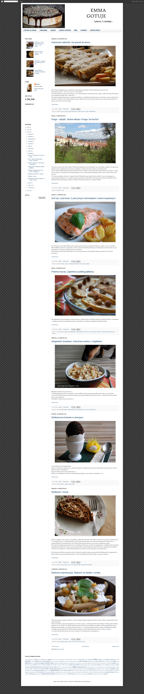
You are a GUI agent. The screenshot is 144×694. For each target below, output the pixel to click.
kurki (41, 664)
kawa (105, 663)
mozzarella (65, 667)
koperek (117, 663)
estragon (56, 661)
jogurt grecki (38, 663)
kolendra (114, 663)
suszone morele (97, 672)
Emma (38, 84)
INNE (75, 30)
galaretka (71, 661)
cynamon (107, 659)
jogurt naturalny (71, 111)
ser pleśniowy (101, 670)
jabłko (65, 331)
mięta (83, 263)
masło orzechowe (81, 111)
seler (97, 670)
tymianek (35, 674)
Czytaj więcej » (54, 104)
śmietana (106, 674)
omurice (109, 629)
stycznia (30, 187)
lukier (63, 664)
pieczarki (89, 668)
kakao (70, 484)
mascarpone (103, 664)
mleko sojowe (59, 667)
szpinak (112, 672)
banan (43, 659)
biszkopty (56, 659)
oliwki (38, 668)
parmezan (63, 668)
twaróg (53, 333)
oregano (42, 668)
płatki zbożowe (55, 670)
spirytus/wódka (77, 564)
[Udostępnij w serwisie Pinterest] (80, 109)
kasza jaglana (88, 663)
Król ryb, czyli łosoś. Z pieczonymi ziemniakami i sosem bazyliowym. (83, 198)
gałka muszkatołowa (84, 661)
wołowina (78, 674)
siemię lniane (49, 672)
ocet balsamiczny (99, 667)
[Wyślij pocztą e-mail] (72, 109)
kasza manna (101, 663)
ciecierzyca (89, 659)
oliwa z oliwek (74, 641)
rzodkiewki (90, 670)
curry (103, 659)
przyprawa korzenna (96, 331)
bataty (46, 659)
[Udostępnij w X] (76, 109)
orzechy (90, 331)
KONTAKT (84, 30)
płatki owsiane (48, 670)
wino (62, 674)
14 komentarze (66, 481)
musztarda (70, 667)
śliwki (102, 674)
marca (29, 183)
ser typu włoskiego (108, 670)
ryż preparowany (85, 670)
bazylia (62, 263)
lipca (29, 146)
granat (94, 661)
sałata (95, 670)
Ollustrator (71, 681)
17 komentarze (66, 329)
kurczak (38, 664)
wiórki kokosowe (92, 111)
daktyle (41, 661)
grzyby (105, 661)
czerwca (30, 148)
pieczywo (94, 668)
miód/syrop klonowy (80, 331)
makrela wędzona (84, 664)
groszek (98, 661)
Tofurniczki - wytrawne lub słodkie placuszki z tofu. (39, 62)
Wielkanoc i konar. (60, 492)
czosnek (70, 263)
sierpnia (30, 143)
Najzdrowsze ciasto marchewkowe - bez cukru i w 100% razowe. (39, 44)
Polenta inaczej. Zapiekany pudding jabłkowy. (72, 271)
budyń (74, 659)
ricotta (83, 641)
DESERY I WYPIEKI (65, 30)
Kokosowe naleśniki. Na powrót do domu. (71, 42)
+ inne (62, 190)
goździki (90, 661)
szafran (102, 672)
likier (51, 664)
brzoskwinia (70, 659)
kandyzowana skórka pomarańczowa (61, 663)
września (30, 141)
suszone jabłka (91, 672)
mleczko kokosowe (80, 409)
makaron (66, 641)
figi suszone (67, 661)
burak (77, 659)
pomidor (113, 669)
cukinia (100, 659)
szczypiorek (107, 672)
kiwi (76, 111)
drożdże (45, 661)
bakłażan (39, 659)
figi (64, 661)
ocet (94, 667)
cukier (62, 111)
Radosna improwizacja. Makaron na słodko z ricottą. (76, 572)
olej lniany (27, 668)
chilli (83, 659)
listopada (30, 136)
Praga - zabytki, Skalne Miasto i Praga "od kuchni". (75, 119)
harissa (108, 661)
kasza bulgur (76, 663)
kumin (34, 664)
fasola (59, 661)
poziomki (33, 670)
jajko (30, 663)
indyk (118, 661)
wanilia (39, 674)
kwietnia (30, 153)
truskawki (27, 674)
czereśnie (32, 661)
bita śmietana (61, 659)
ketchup (107, 663)
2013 (28, 129)
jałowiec (33, 663)
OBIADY (53, 30)
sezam (44, 672)
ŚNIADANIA (43, 30)
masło (68, 564)
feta (62, 661)
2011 (28, 190)
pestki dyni (76, 668)
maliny (89, 664)
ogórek (117, 667)
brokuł (66, 659)
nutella (92, 667)
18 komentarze (66, 261)
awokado (35, 659)
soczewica (64, 672)
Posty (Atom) (60, 649)
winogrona (65, 674)
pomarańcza (107, 668)
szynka (115, 672)
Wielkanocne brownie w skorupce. (67, 417)
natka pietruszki (81, 667)
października (31, 139)
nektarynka (88, 667)
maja (29, 151)
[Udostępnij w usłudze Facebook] (78, 109)
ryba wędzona (77, 670)
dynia (51, 661)
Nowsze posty (55, 646)
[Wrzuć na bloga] (74, 109)
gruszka (66, 111)
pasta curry (68, 668)
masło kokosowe (112, 664)
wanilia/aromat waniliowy (86, 564)
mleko (86, 331)
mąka (87, 111)
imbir (114, 661)
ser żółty (114, 670)
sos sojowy (69, 672)
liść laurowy (59, 664)
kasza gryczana (82, 663)
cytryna (66, 263)
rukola (73, 670)
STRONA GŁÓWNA (30, 30)
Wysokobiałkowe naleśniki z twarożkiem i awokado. (39, 72)
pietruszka (99, 668)
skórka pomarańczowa (110, 331)
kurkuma (44, 664)
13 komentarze (66, 639)
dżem (54, 661)
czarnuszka (117, 659)
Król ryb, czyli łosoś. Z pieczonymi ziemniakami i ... (36, 163)
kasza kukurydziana (71, 331)
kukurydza (31, 664)
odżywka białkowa (112, 667)
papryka (51, 668)
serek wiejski (40, 672)
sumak (79, 672)
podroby (103, 668)
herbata (111, 661)
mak (74, 664)
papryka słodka (57, 668)
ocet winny (105, 667)
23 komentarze (66, 188)
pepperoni (72, 668)
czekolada (66, 484)
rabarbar (61, 670)
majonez (71, 664)
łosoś (81, 263)
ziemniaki (87, 263)
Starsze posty (115, 646)
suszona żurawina (84, 672)
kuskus (65, 409)
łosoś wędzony (97, 674)
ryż (81, 670)
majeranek (67, 664)
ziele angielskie (83, 674)
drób (48, 661)
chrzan (86, 659)
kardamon (72, 663)
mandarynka (93, 664)
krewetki (27, 664)
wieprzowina (58, 674)
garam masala (76, 661)
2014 (28, 127)
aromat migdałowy (29, 659)
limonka (54, 664)
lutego (29, 185)
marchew (99, 664)
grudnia (30, 134)
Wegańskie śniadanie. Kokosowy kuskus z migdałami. (76, 341)
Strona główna (85, 646)
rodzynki (103, 331)
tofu (118, 672)
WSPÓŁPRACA (95, 30)
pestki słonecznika (83, 668)
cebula (80, 659)
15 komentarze (66, 109)
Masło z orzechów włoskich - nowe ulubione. (38, 53)
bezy (53, 659)
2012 (28, 132)
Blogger (88, 681)
